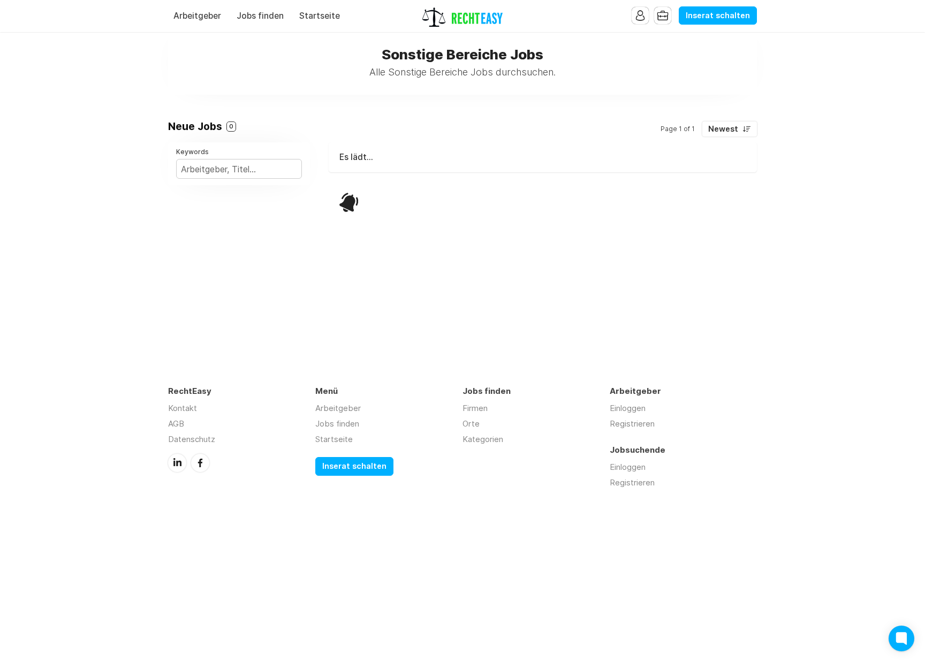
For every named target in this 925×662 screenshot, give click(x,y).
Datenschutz (191, 439)
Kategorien (482, 439)
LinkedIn (177, 463)
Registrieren (632, 423)
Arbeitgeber (197, 16)
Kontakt (182, 408)
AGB (176, 423)
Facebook (200, 463)
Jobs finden (260, 16)
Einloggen (628, 408)
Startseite (319, 16)
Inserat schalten (718, 15)
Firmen (475, 408)
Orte (471, 423)
